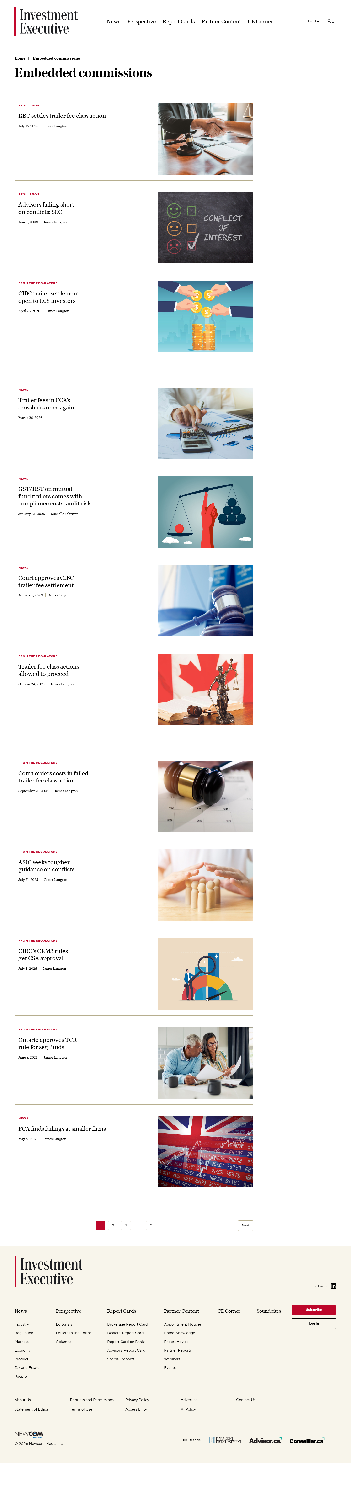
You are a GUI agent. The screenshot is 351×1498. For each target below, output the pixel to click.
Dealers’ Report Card (125, 1333)
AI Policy (188, 1409)
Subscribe (311, 21)
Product (21, 1359)
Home (20, 58)
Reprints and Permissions (92, 1399)
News (114, 21)
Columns (63, 1341)
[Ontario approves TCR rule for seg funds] (205, 1063)
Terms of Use (81, 1409)
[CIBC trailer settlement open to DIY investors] (205, 316)
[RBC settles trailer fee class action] (205, 139)
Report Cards (179, 21)
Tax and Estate (27, 1367)
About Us (23, 1399)
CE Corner (260, 21)
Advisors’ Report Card (126, 1350)
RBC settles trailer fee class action (62, 115)
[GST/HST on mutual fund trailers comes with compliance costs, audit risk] (205, 512)
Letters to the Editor (73, 1333)
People (21, 1376)
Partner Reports (178, 1350)
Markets (22, 1341)
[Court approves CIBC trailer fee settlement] (205, 601)
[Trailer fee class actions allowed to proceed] (205, 689)
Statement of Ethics (31, 1409)
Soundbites (269, 1311)
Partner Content (221, 21)
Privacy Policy (137, 1399)
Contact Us (245, 1399)
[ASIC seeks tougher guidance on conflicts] (205, 885)
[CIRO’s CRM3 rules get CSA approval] (205, 974)
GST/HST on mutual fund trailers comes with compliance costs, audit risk (54, 496)
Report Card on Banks (126, 1341)
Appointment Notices (183, 1324)
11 (151, 1225)
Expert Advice (176, 1341)
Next (246, 1225)
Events (170, 1367)
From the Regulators (37, 283)
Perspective (141, 21)
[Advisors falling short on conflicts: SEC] (205, 227)
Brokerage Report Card (127, 1324)
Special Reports (120, 1359)
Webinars (172, 1359)
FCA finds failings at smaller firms (62, 1128)
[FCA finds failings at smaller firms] (205, 1151)
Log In (314, 1323)
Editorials (64, 1324)
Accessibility (136, 1409)
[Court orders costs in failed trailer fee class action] (205, 796)
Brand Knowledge (179, 1333)
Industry (22, 1324)
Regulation (28, 105)
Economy (23, 1350)
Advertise (189, 1399)
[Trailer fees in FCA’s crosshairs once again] (205, 423)
